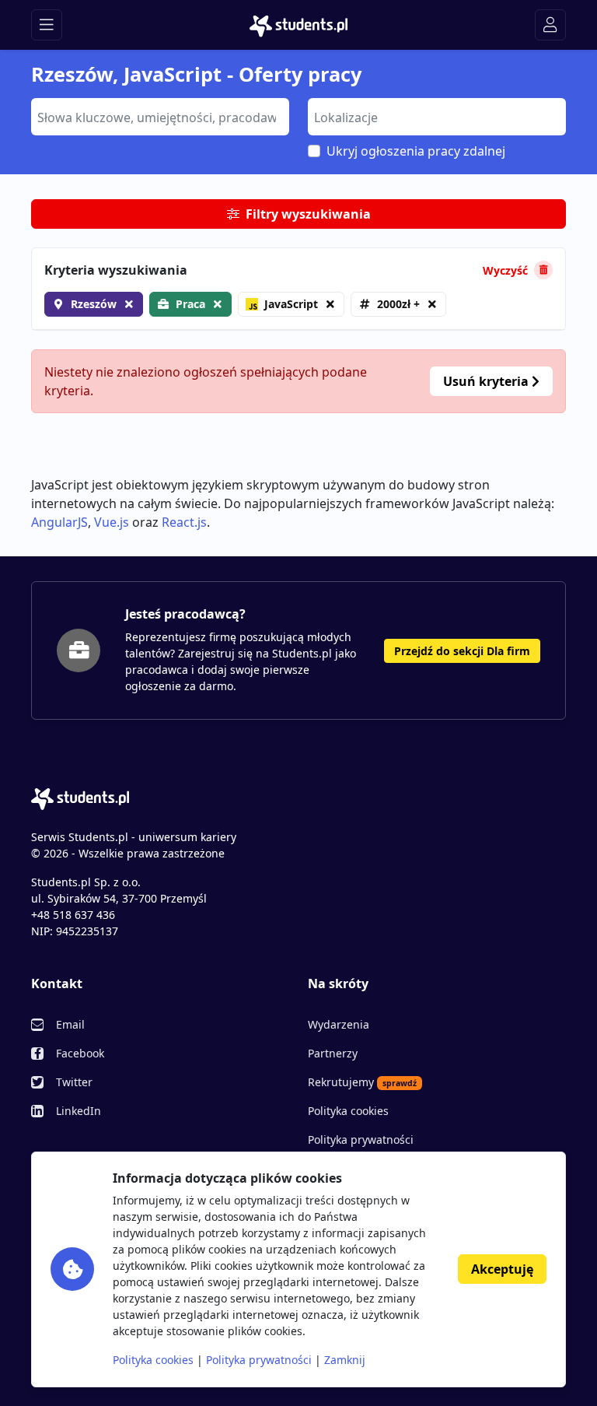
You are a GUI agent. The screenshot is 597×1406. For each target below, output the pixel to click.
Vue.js (111, 522)
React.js (184, 522)
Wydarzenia (338, 1024)
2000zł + (398, 303)
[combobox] (160, 116)
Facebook (80, 1053)
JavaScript (291, 303)
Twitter (74, 1082)
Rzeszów (94, 303)
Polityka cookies (348, 1110)
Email (70, 1024)
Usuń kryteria (487, 381)
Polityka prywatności (361, 1139)
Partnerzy (333, 1053)
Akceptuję (502, 1269)
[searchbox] (158, 116)
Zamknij (344, 1359)
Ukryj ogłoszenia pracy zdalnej (415, 151)
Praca (190, 303)
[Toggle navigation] (46, 24)
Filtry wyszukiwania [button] (308, 214)
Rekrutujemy (362, 1082)
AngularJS (59, 522)
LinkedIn (78, 1110)
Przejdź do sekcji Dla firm (462, 650)
